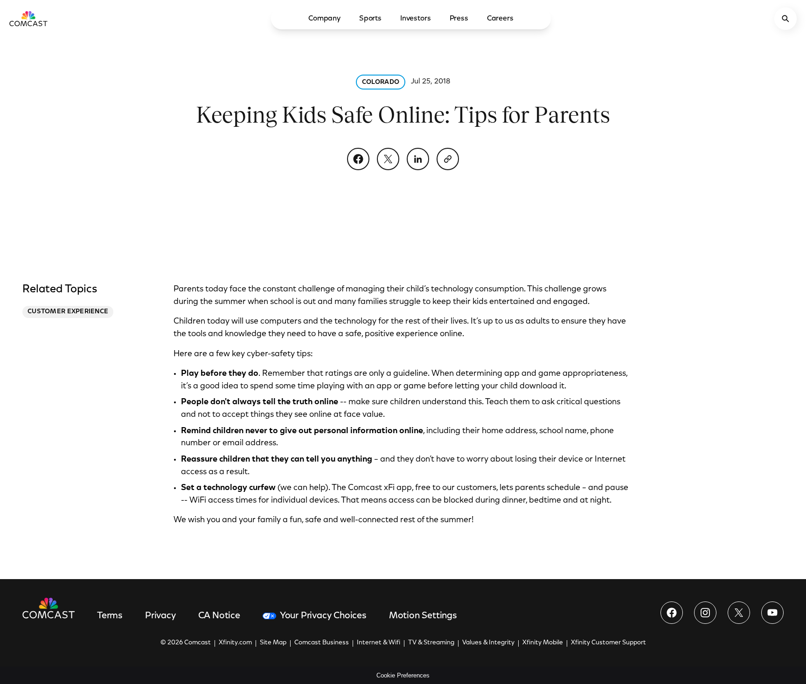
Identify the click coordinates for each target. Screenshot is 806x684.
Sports (370, 18)
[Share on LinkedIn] (418, 159)
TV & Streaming (431, 643)
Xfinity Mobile (542, 643)
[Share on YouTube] (772, 612)
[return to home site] (28, 18)
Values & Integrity (488, 643)
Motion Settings (423, 616)
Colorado (380, 82)
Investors (415, 18)
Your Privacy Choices (323, 616)
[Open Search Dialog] (785, 18)
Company (324, 18)
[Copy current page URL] (448, 159)
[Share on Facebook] (358, 159)
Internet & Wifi (378, 643)
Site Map (273, 643)
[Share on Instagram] (705, 612)
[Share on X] (388, 159)
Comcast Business (321, 643)
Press (459, 18)
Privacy (160, 616)
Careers (500, 18)
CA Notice (219, 616)
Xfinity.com (235, 643)
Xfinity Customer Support (608, 643)
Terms (110, 616)
